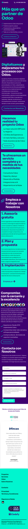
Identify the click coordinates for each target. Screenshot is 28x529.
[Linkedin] (3, 502)
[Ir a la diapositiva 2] (11, 420)
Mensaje (5, 386)
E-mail (4, 376)
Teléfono (5, 381)
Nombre (5, 365)
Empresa (5, 370)
